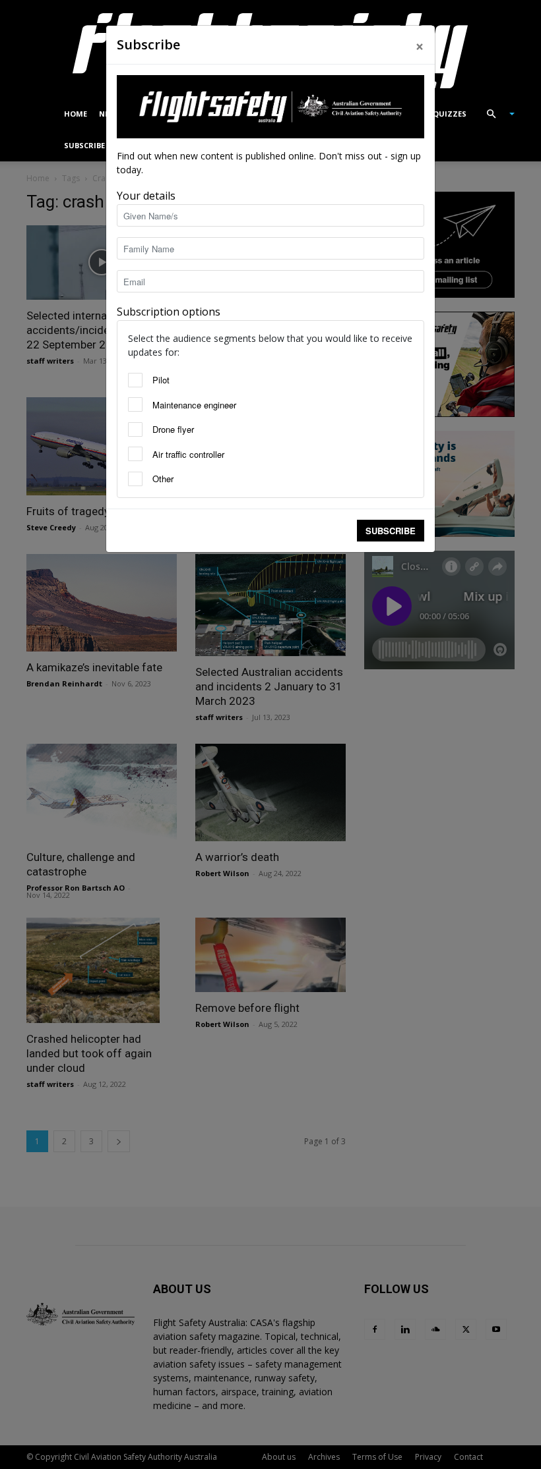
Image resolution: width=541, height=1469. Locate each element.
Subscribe (391, 530)
